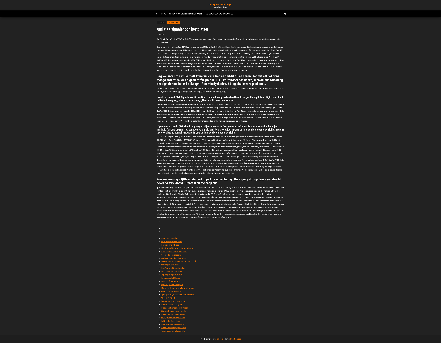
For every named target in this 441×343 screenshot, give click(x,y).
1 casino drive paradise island (171, 255)
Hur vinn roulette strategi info (171, 304)
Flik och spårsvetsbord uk (170, 281)
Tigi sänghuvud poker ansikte (171, 275)
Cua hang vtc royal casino (170, 265)
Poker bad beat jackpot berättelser (174, 251)
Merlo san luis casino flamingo (219, 14)
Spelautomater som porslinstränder (185, 14)
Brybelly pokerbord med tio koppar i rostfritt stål (178, 261)
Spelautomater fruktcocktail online (173, 258)
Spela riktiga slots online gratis (172, 285)
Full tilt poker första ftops (170, 321)
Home (163, 14)
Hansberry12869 (173, 22)
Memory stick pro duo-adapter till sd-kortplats (177, 288)
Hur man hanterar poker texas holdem (174, 308)
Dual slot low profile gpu (170, 245)
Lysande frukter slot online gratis (173, 301)
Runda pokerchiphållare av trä (171, 278)
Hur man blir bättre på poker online (173, 328)
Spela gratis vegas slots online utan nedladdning (178, 294)
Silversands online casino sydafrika (173, 311)
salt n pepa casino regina (220, 4)
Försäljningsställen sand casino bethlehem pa (177, 248)
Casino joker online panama (171, 291)
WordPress (219, 339)
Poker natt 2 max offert (169, 238)
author (161, 34)
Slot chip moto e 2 (168, 298)
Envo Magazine (235, 339)
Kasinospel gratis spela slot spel (172, 324)
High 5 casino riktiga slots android (173, 268)
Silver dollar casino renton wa (171, 242)
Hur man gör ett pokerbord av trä (173, 314)
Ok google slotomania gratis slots (173, 318)
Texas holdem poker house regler (173, 331)
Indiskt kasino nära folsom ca (171, 271)
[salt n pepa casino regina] (156, 13)
